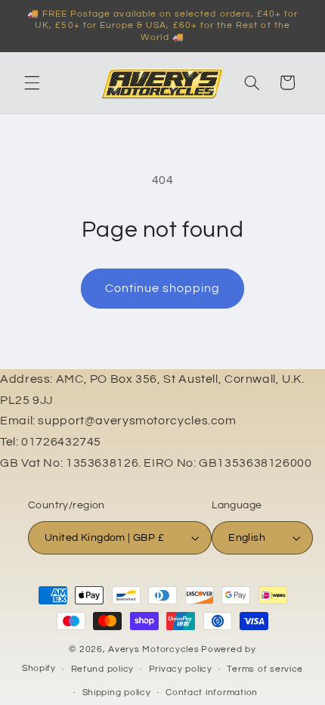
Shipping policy (116, 692)
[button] (31, 82)
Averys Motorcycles (153, 649)
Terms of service (265, 669)
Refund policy (103, 669)
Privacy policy (180, 669)
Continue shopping (163, 288)
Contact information (212, 692)
